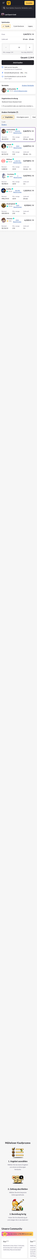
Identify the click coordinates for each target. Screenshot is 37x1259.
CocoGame (10, 174)
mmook (9, 144)
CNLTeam (9, 159)
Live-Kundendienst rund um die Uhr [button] (15, 76)
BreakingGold (11, 204)
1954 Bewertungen (17, 221)
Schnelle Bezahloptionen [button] (11, 73)
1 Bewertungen (18, 176)
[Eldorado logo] (8, 3)
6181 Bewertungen (18, 206)
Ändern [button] (4, 124)
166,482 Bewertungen (17, 191)
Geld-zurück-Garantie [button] (11, 67)
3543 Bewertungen (18, 147)
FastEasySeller (11, 89)
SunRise (8, 189)
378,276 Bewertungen (20, 91)
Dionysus (9, 218)
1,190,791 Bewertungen (17, 161)
